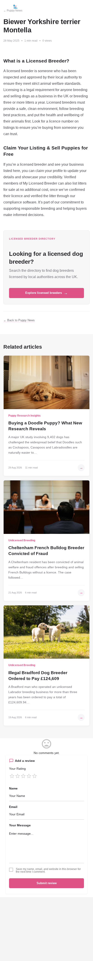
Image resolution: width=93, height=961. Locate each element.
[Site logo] (16, 6)
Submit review (47, 883)
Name (13, 788)
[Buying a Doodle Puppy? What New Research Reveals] (46, 382)
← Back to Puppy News (19, 320)
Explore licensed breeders (46, 293)
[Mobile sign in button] (77, 6)
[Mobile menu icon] (5, 6)
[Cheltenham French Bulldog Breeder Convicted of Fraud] (46, 507)
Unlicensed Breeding (21, 540)
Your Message (20, 825)
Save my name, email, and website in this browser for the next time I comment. (48, 870)
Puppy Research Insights (24, 415)
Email (13, 807)
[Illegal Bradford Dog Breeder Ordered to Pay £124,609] (46, 632)
